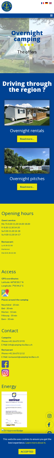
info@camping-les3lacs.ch (20, 344)
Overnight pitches (27, 178)
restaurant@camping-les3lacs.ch (23, 357)
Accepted (27, 451)
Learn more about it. (35, 442)
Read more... (27, 138)
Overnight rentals (27, 130)
